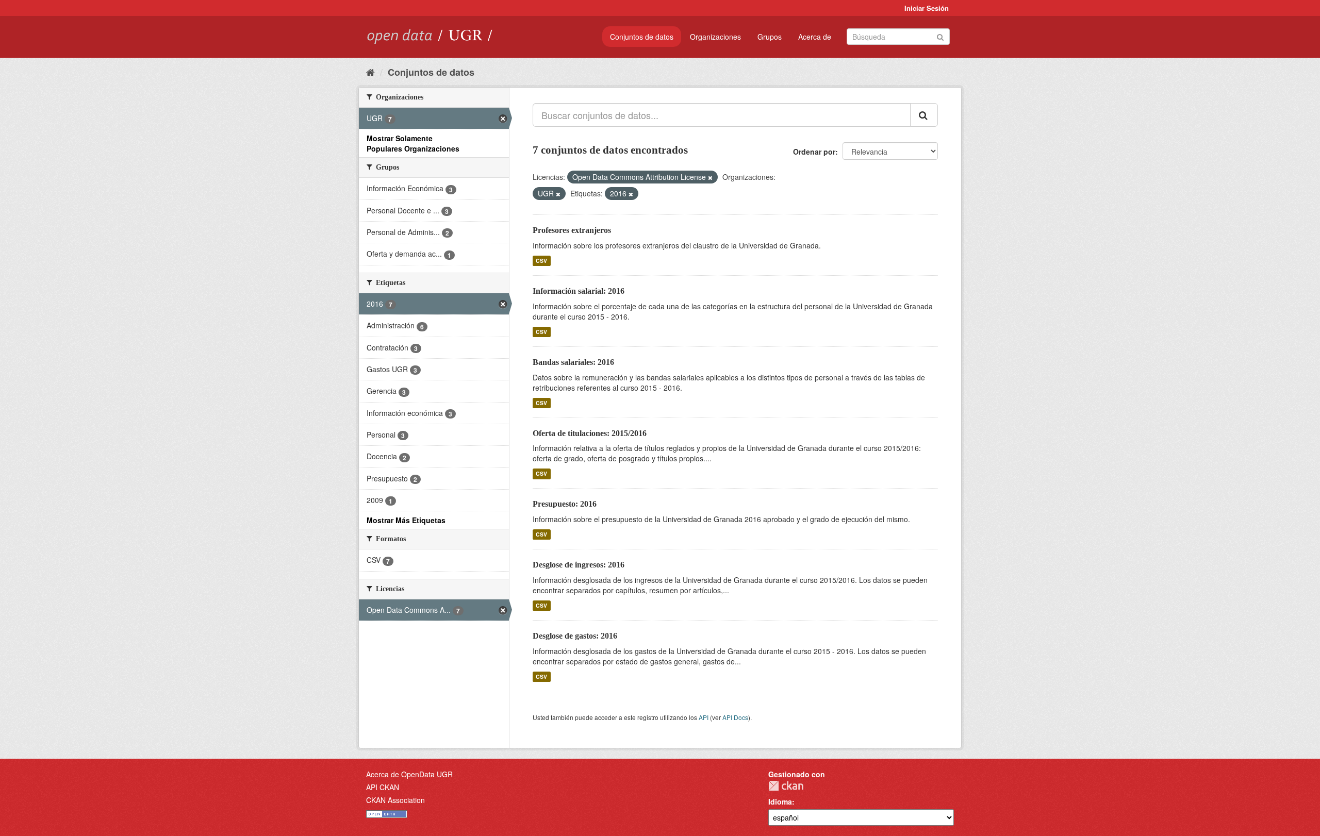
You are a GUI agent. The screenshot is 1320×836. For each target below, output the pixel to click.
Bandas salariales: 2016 (573, 362)
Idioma (780, 801)
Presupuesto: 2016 (565, 503)
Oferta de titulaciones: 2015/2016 (590, 433)
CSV (541, 260)
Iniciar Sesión (926, 8)
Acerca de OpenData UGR (409, 774)
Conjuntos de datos (641, 36)
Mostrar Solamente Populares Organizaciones (413, 143)
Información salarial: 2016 (578, 291)
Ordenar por (814, 151)
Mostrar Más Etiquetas (406, 520)
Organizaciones (715, 36)
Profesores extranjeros (572, 230)
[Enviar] (940, 35)
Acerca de (814, 36)
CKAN (785, 785)
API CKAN (382, 787)
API (703, 717)
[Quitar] (710, 177)
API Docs (735, 717)
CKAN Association (395, 800)
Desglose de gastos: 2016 (575, 635)
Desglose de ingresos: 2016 (578, 564)
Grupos (769, 36)
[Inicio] (370, 71)
